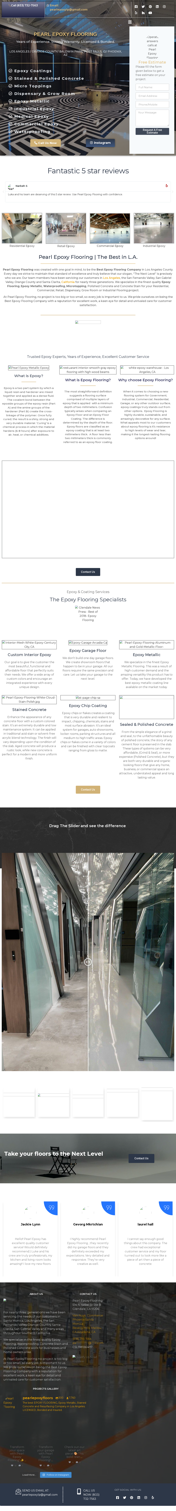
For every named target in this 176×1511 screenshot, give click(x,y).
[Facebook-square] (136, 6)
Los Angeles (111, 278)
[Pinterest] (150, 6)
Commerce (95, 1315)
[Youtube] (150, 13)
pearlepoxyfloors (16, 1419)
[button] (45, 143)
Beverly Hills (81, 1328)
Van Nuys (79, 1315)
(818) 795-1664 (82, 1338)
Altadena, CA (86, 1332)
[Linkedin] (157, 6)
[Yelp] (136, 13)
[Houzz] (143, 13)
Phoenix (79, 1319)
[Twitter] (143, 6)
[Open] (16, 1429)
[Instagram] (164, 6)
